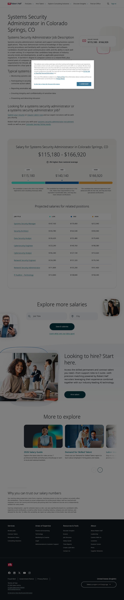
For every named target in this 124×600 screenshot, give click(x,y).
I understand (84, 84)
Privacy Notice (60, 78)
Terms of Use (61, 77)
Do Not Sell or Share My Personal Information (47, 84)
